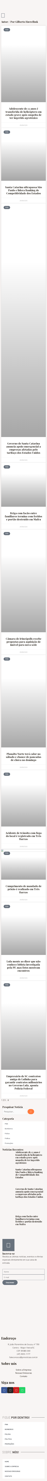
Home (7, 1461)
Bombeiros (9, 1129)
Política (7, 1138)
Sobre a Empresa (12, 1466)
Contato (8, 1476)
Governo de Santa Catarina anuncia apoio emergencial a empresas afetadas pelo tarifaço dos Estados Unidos (23, 448)
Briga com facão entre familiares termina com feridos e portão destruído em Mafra (23, 516)
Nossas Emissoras (12, 1471)
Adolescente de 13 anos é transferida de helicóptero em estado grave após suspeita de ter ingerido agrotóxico (24, 113)
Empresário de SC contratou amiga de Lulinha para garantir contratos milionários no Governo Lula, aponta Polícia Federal (23, 1082)
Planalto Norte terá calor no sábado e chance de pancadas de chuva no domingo (23, 757)
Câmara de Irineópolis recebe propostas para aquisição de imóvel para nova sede (23, 641)
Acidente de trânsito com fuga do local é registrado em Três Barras (24, 836)
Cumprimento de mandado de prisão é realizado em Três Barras (23, 889)
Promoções (9, 1143)
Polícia (7, 1133)
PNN (6, 1124)
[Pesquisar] (31, 1111)
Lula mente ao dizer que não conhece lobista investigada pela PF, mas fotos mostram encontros (23, 966)
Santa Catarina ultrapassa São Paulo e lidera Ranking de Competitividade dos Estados (23, 190)
